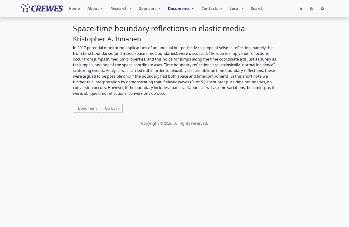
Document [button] (87, 108)
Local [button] (235, 8)
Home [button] (74, 8)
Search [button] (257, 8)
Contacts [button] (210, 8)
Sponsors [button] (148, 8)
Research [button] (119, 8)
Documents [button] (179, 8)
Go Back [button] (112, 108)
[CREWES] (42, 8)
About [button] (93, 8)
